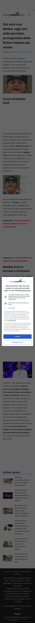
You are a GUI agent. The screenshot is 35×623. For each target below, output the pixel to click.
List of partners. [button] (11, 320)
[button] (17, 308)
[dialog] (17, 311)
